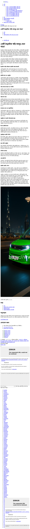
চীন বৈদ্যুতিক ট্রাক (4, 340)
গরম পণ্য (21, 339)
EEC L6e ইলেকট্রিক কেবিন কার (12, 13)
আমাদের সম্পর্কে (6, 19)
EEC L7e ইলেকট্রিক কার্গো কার (12, 15)
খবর (4, 17)
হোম (4, 4)
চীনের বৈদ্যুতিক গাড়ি (11, 342)
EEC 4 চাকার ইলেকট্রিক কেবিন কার (13, 8)
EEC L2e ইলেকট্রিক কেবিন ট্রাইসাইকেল (14, 10)
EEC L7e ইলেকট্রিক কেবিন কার (12, 14)
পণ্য (4, 5)
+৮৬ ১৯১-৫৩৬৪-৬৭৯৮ (8, 327)
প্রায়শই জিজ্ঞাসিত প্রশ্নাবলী (8, 18)
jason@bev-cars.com (8, 328)
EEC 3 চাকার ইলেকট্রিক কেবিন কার (13, 6)
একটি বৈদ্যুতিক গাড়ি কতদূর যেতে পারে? (10, 34)
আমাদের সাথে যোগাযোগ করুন (8, 22)
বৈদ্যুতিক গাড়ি (10, 340)
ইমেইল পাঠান (3, 344)
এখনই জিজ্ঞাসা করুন (4, 319)
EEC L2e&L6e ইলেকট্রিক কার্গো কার (14, 12)
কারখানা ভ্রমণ (9, 21)
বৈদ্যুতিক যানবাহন (23, 340)
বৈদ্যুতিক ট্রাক (16, 340)
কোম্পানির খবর (6, 40)
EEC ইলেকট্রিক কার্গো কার (11, 9)
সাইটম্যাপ (25, 339)
